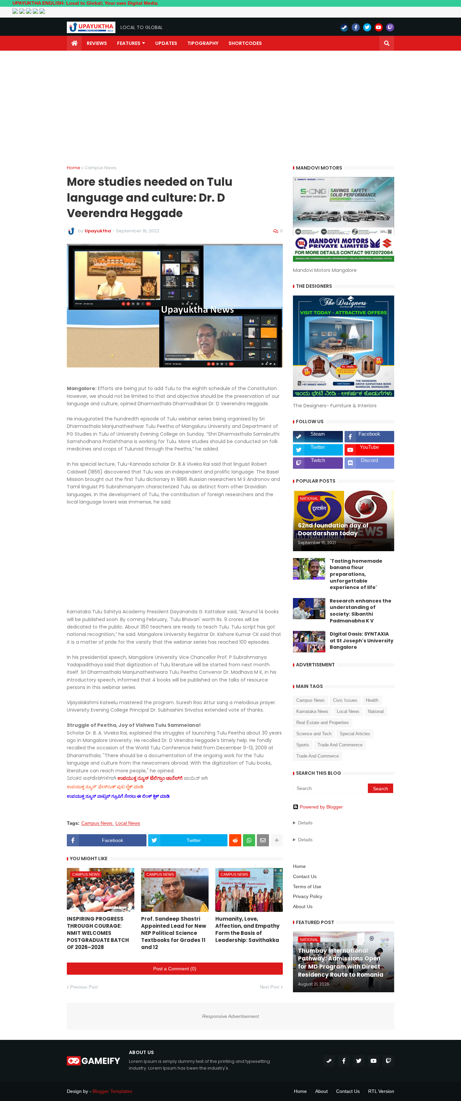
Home (73, 167)
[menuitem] (74, 43)
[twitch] (390, 27)
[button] (386, 43)
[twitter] (367, 27)
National (376, 711)
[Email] (263, 840)
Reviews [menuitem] (97, 43)
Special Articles (355, 733)
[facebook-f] (356, 27)
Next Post (269, 987)
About (321, 1091)
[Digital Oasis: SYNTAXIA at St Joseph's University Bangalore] (309, 641)
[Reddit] (235, 840)
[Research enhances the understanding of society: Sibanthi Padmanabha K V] (309, 608)
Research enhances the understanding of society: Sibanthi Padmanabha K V (360, 611)
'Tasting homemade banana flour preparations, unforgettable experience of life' (356, 574)
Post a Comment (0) (174, 968)
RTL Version (381, 1091)
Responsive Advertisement (230, 1016)
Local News (127, 823)
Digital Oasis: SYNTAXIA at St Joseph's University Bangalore (362, 640)
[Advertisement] (230, 108)
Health (372, 700)
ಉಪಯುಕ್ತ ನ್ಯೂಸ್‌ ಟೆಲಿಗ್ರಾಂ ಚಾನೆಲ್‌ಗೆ (150, 778)
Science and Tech (313, 733)
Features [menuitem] (128, 43)
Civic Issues (345, 700)
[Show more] (277, 840)
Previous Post (84, 987)
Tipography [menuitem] (202, 43)
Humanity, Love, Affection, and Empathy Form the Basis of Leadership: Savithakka (247, 929)
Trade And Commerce (317, 756)
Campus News (100, 167)
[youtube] (379, 27)
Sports (302, 744)
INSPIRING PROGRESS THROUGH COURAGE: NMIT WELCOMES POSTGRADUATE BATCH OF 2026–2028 (98, 933)
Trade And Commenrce (340, 744)
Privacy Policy (307, 896)
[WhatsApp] (249, 840)
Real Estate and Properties (322, 722)
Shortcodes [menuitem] (245, 43)
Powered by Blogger (321, 807)
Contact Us (305, 876)
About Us (303, 906)
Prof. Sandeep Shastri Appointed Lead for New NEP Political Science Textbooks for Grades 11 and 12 (173, 933)
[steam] (344, 27)
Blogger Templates (112, 1091)
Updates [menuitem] (166, 43)
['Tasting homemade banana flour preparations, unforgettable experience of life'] (309, 569)
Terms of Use (307, 886)
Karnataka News (312, 711)
